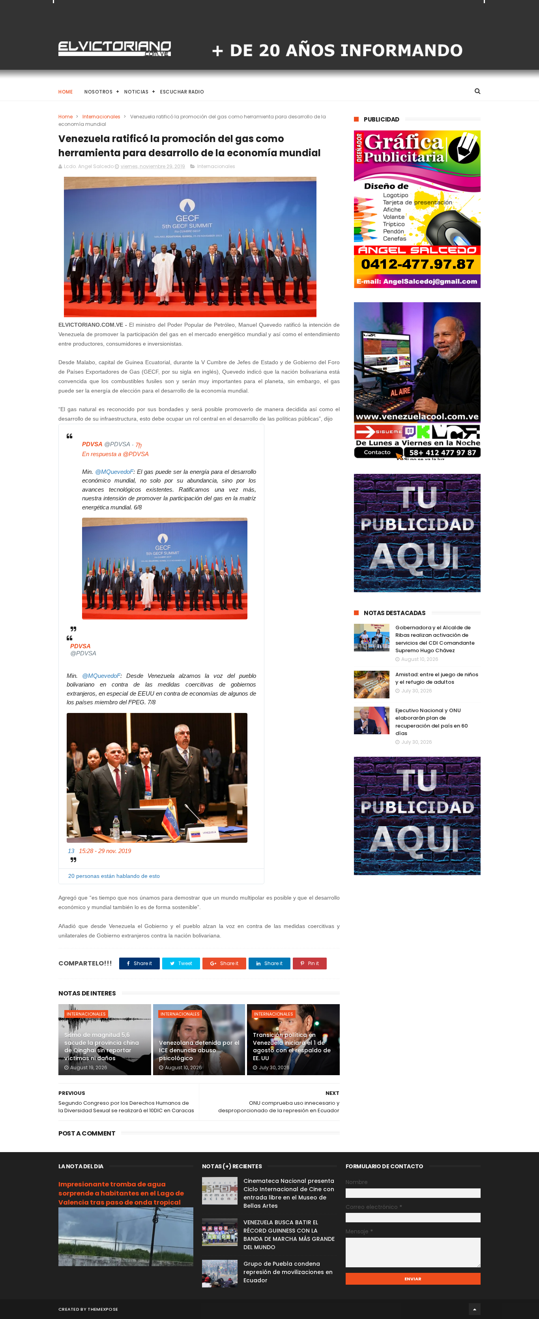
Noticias (136, 91)
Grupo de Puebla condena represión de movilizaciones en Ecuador (288, 1272)
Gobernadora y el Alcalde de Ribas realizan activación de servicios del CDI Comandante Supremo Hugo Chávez (435, 639)
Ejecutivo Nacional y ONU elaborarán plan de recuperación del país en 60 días (431, 722)
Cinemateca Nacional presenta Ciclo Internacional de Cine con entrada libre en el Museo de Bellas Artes (288, 1193)
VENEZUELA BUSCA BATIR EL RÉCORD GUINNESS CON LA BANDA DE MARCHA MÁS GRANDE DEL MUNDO (289, 1234)
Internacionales (101, 116)
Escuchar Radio (182, 91)
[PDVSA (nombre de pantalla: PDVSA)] (74, 445)
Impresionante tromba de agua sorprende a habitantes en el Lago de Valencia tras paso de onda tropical (121, 1193)
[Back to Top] (475, 1309)
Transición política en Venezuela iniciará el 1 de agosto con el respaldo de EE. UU (292, 1046)
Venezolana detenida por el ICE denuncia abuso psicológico (199, 1050)
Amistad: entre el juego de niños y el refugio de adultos (436, 678)
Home (65, 91)
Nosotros (98, 91)
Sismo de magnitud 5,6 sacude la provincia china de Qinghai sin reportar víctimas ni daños (101, 1046)
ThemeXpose (103, 1309)
